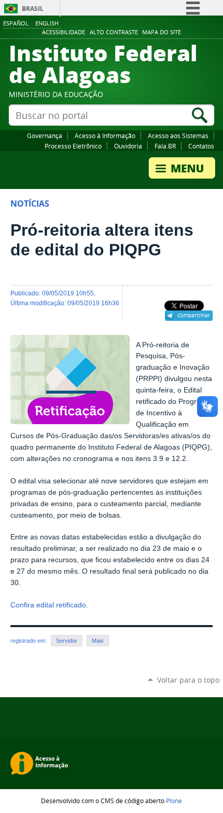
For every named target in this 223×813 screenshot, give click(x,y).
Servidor (66, 641)
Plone (174, 800)
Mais (98, 641)
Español (16, 23)
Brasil (33, 8)
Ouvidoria (128, 146)
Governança (44, 135)
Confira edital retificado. (49, 605)
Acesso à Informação (105, 135)
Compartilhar (193, 315)
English (47, 23)
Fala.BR (165, 146)
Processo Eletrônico (73, 146)
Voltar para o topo (188, 680)
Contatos (201, 146)
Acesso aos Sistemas (178, 135)
